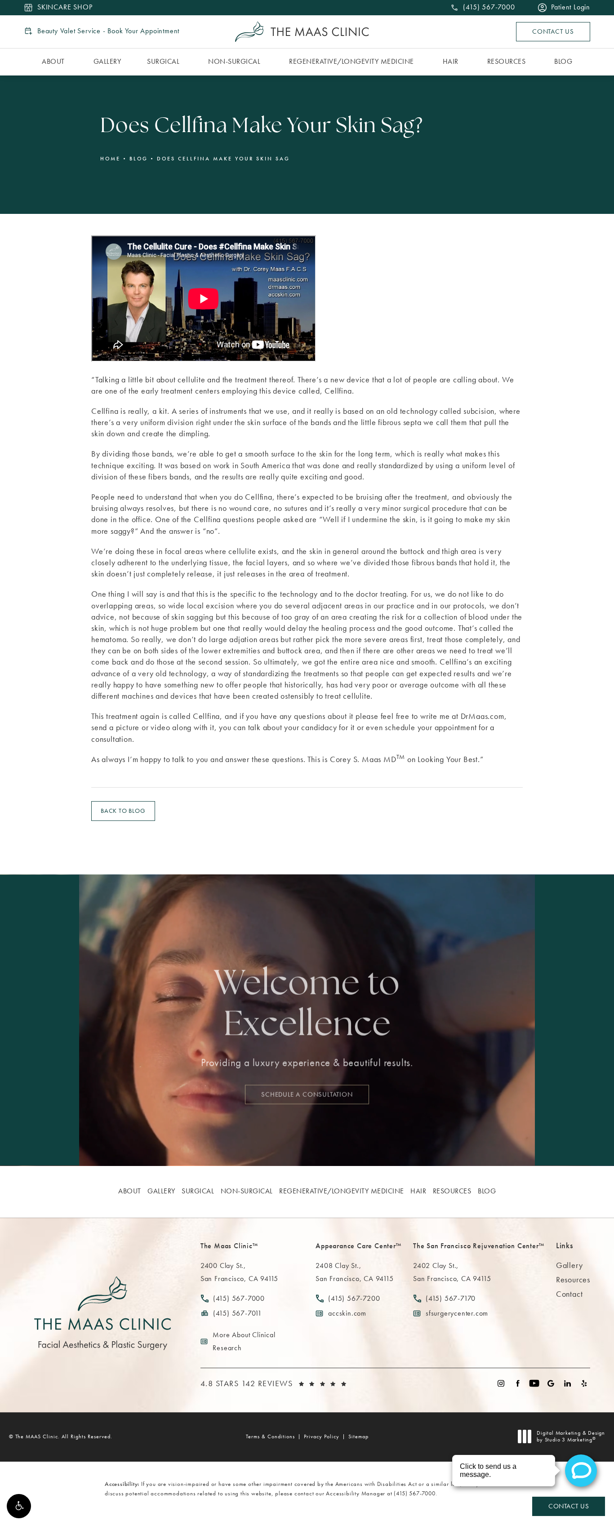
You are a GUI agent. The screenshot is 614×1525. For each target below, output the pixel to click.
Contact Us (553, 31)
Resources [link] (506, 61)
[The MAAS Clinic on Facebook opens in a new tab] (518, 1383)
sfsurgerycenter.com (457, 1313)
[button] (19, 1506)
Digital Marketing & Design (570, 1437)
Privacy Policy (321, 1436)
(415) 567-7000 (414, 1493)
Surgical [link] (163, 61)
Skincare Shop (64, 7)
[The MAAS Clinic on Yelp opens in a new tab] (584, 1383)
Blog (138, 158)
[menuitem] (54, 62)
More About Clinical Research (244, 1341)
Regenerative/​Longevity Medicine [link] (351, 61)
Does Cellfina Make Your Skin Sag (223, 158)
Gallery (569, 1265)
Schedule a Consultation (306, 1094)
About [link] (53, 61)
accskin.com (347, 1313)
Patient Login (570, 7)
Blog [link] (563, 61)
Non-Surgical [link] (234, 61)
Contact (569, 1294)
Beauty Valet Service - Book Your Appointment (108, 31)
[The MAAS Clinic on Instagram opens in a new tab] (501, 1383)
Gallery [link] (107, 61)
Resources (573, 1279)
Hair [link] (450, 61)
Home (110, 158)
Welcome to (307, 1005)
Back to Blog (123, 811)
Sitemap (358, 1436)
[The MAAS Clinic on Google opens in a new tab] (551, 1383)
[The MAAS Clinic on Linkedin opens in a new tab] (567, 1383)
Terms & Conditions (270, 1436)
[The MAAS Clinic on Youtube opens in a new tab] (534, 1383)
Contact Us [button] (568, 1506)
